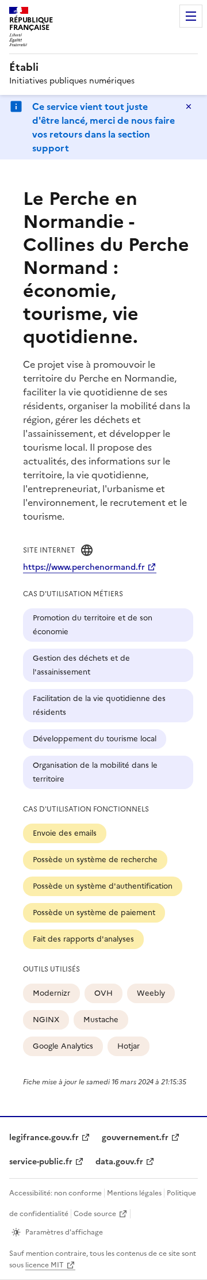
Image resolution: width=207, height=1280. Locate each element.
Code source (95, 1214)
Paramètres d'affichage (64, 1232)
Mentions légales (134, 1193)
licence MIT (44, 1265)
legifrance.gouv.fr (44, 1138)
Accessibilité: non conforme (55, 1193)
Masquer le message (188, 106)
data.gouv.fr (119, 1162)
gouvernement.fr (135, 1138)
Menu (190, 16)
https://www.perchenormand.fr (84, 567)
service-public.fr (40, 1162)
